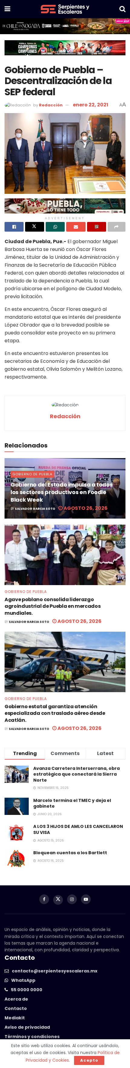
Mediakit (15, 1018)
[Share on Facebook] (14, 227)
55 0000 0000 (26, 990)
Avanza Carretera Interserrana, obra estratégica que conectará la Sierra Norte (76, 774)
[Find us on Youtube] (86, 899)
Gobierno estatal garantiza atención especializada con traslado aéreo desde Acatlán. (55, 713)
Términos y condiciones (32, 1037)
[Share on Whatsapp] (55, 227)
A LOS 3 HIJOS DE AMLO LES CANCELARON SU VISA (78, 829)
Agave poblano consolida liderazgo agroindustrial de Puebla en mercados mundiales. (52, 606)
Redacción (51, 105)
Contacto (16, 1008)
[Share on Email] (75, 227)
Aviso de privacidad (27, 1027)
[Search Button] (122, 9)
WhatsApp (23, 980)
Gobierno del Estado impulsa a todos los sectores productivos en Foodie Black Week (61, 492)
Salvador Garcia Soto (35, 508)
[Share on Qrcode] (96, 227)
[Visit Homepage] (65, 9)
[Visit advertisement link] (65, 26)
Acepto (89, 1060)
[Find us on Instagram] (72, 899)
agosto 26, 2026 (85, 508)
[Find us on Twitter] (58, 900)
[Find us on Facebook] (44, 899)
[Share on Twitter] (34, 227)
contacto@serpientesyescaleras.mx (54, 971)
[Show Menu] (7, 9)
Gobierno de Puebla (32, 474)
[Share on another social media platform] (116, 227)
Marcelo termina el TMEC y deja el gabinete (72, 803)
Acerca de (16, 999)
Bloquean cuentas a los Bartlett (70, 853)
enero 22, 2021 (90, 104)
